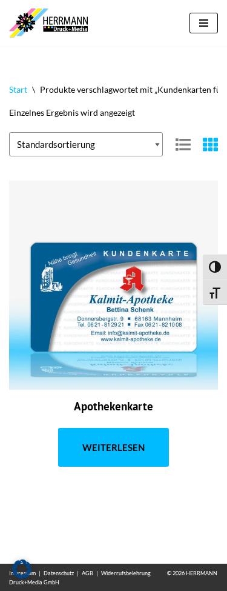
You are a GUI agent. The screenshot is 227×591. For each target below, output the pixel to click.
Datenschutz (59, 573)
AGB (87, 573)
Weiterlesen (113, 447)
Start (18, 89)
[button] (22, 569)
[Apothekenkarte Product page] (113, 285)
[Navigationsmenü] (203, 23)
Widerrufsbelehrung (126, 573)
